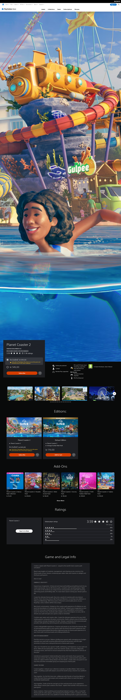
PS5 (11, 4)
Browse (77, 9)
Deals (59, 9)
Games (16, 4)
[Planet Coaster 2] (20, 394)
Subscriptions (67, 9)
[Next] (114, 393)
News (35, 4)
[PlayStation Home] (3, 4)
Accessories (29, 4)
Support (41, 4)
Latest (43, 9)
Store (7, 4)
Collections (51, 9)
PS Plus (22, 4)
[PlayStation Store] (9, 9)
